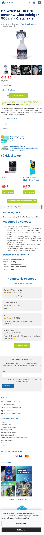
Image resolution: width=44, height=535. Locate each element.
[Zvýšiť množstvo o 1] (8, 94)
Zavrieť (21, 124)
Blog (2, 443)
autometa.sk (8, 411)
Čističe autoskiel (17, 259)
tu (28, 518)
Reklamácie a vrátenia (9, 432)
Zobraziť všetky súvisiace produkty (22, 201)
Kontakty (4, 422)
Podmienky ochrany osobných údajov (14, 438)
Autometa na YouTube (12, 414)
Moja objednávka (7, 440)
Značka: (9, 26)
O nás (3, 445)
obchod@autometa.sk (12, 402)
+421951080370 (9, 405)
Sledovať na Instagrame (18, 499)
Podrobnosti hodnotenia (29, 24)
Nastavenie (21, 523)
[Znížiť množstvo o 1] (8, 96)
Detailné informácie (8, 118)
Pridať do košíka (19, 95)
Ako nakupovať (6, 430)
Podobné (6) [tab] (12, 207)
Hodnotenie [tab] (30, 207)
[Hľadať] (29, 3)
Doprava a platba (7, 425)
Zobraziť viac (22, 345)
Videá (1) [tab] (21, 207)
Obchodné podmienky (9, 435)
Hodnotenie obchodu (22, 279)
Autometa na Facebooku (13, 407)
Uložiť (14, 124)
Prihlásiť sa (8, 386)
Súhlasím (21, 530)
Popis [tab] (4, 207)
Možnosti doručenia (8, 90)
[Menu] (39, 3)
